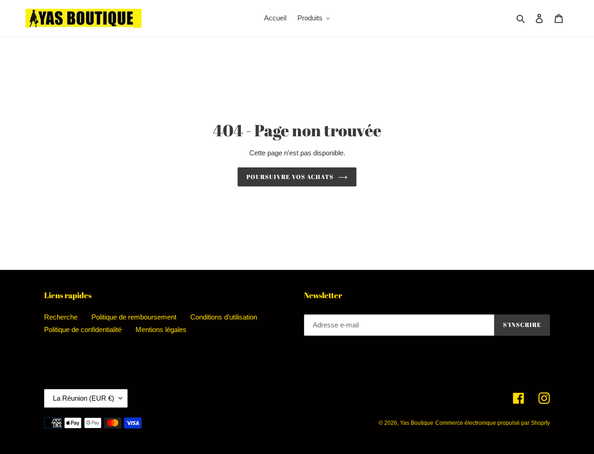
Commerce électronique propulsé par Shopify (492, 423)
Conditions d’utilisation (223, 317)
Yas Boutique (416, 423)
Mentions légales (161, 329)
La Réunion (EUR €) (83, 398)
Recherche (60, 317)
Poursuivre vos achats (290, 177)
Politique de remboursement (133, 317)
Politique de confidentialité (83, 329)
